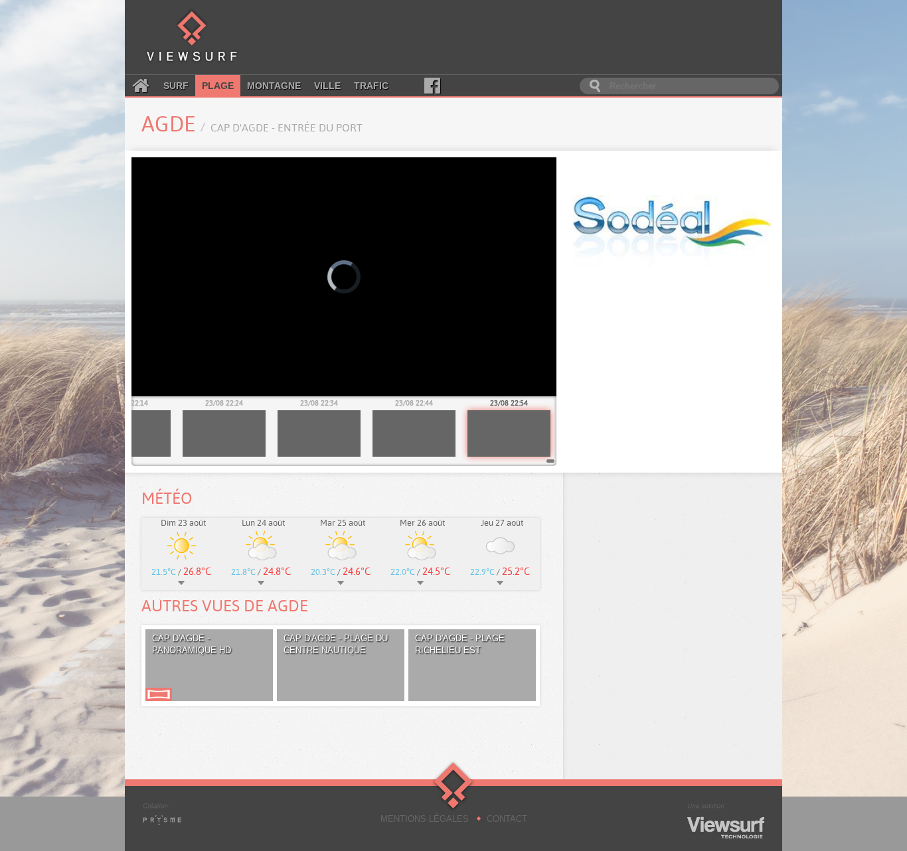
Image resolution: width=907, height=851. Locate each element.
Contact (507, 819)
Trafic (371, 85)
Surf (176, 85)
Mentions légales (424, 819)
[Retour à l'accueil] (192, 37)
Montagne (274, 85)
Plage (218, 85)
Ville (327, 85)
